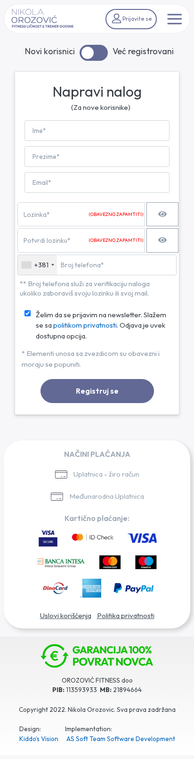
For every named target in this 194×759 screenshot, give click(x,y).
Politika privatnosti (125, 615)
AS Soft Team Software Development (120, 738)
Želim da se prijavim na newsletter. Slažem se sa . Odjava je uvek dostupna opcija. (101, 325)
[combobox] (37, 265)
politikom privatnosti (85, 325)
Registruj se (97, 391)
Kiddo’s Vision (38, 738)
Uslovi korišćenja (65, 615)
